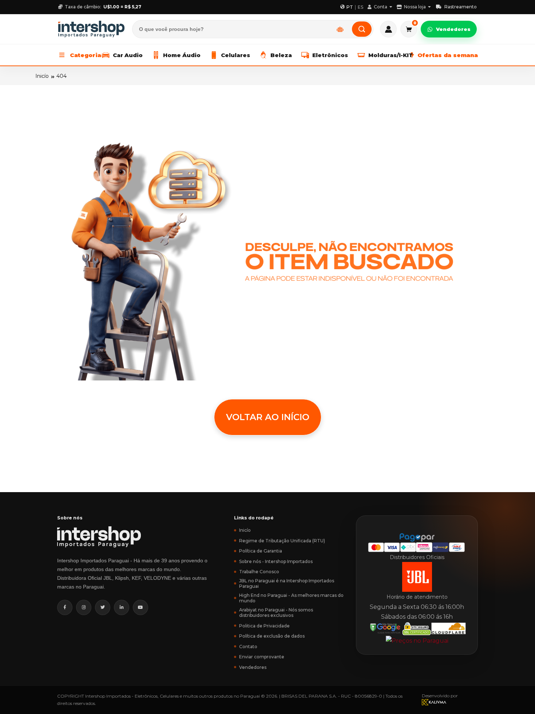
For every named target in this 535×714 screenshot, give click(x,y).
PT (349, 7)
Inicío (42, 76)
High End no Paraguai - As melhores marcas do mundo (291, 598)
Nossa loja (415, 7)
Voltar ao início (267, 417)
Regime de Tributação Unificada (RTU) (282, 540)
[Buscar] (362, 29)
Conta (380, 7)
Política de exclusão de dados (272, 636)
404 (61, 76)
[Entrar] (388, 29)
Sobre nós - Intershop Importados (276, 561)
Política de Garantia (260, 551)
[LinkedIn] (121, 607)
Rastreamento (460, 7)
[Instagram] (83, 607)
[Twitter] (102, 607)
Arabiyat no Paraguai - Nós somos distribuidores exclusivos (276, 612)
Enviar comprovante (261, 656)
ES (360, 7)
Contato (248, 646)
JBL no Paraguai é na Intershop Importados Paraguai (286, 583)
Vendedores (453, 29)
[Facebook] (64, 607)
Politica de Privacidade (264, 626)
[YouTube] (140, 607)
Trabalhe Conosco (259, 571)
